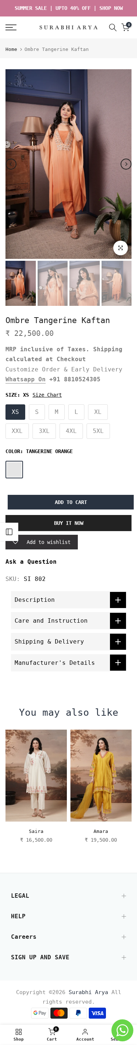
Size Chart (47, 395)
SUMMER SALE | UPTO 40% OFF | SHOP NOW (69, 8)
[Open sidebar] (9, 532)
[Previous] (10, 164)
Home (11, 49)
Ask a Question (31, 561)
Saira (36, 831)
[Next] (126, 164)
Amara (101, 831)
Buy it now (68, 523)
